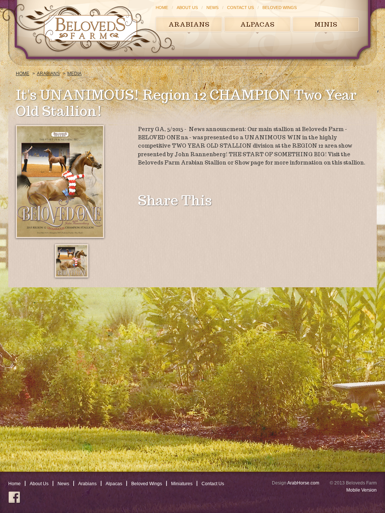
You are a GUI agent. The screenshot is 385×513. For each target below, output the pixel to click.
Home (162, 7)
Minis (325, 24)
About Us (187, 7)
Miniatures (181, 483)
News (212, 7)
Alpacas (257, 24)
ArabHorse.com (303, 483)
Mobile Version (361, 490)
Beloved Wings (279, 7)
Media (74, 73)
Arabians (188, 24)
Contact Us (240, 7)
